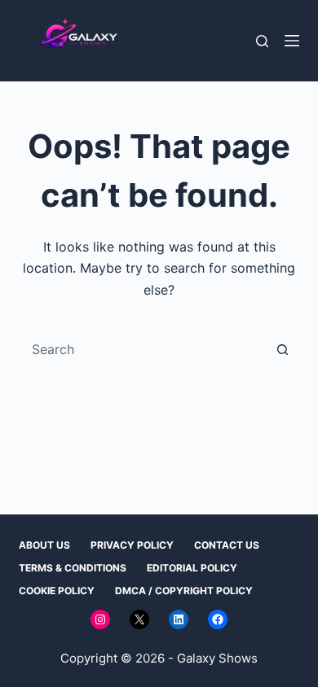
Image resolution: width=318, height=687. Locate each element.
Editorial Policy (192, 568)
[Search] (262, 41)
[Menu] (292, 40)
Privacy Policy (132, 545)
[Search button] (282, 349)
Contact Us (226, 545)
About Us (44, 545)
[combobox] (143, 349)
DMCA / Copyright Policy (184, 590)
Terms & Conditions (72, 568)
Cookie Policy (57, 590)
